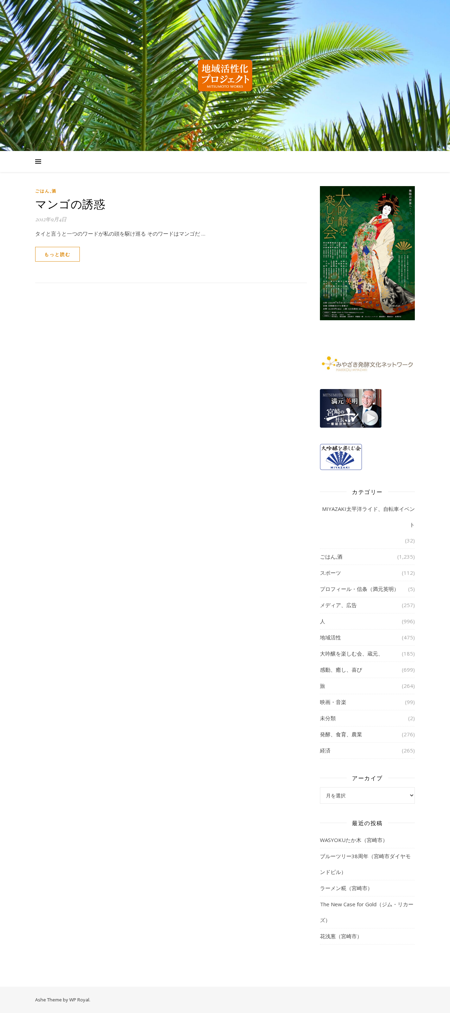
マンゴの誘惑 (70, 203)
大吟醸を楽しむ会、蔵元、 (351, 653)
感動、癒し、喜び (341, 669)
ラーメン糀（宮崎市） (346, 888)
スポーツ (330, 572)
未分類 (328, 718)
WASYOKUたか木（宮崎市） (354, 839)
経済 (325, 750)
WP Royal (79, 999)
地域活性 (330, 637)
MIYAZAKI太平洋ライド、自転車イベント (368, 516)
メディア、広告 (338, 605)
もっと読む (57, 254)
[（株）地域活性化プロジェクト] (225, 75)
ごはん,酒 (46, 191)
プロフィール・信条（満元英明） (359, 588)
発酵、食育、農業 (341, 734)
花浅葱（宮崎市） (341, 936)
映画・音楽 (333, 701)
